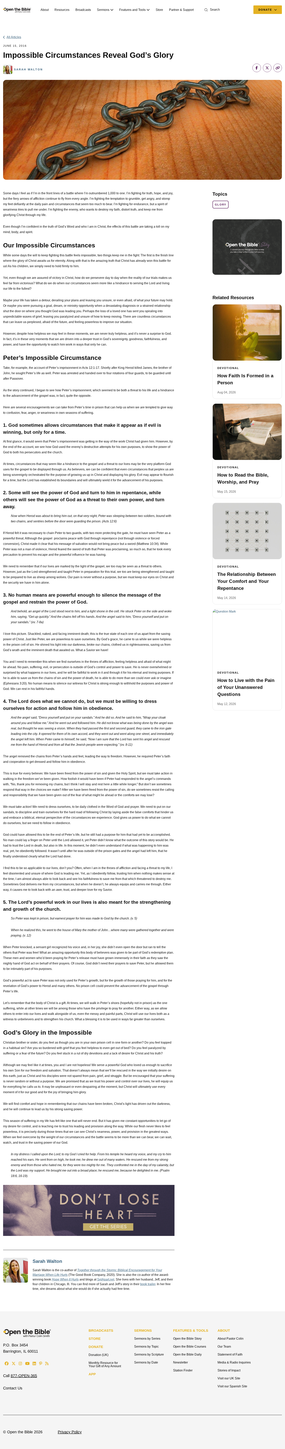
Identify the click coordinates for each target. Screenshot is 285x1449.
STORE (95, 1338)
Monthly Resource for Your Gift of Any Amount (105, 1364)
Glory (220, 204)
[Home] (17, 10)
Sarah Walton (47, 1261)
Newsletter (180, 1362)
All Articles (14, 37)
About (45, 9)
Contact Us (12, 1388)
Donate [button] (265, 9)
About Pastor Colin (231, 1338)
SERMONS (143, 1330)
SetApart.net (105, 1279)
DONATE (96, 1347)
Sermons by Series (147, 1338)
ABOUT (224, 1330)
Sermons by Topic (146, 1346)
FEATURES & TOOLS (190, 1330)
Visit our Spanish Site (232, 1386)
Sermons (103, 9)
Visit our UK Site (229, 1378)
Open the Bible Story (187, 1338)
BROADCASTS (101, 1330)
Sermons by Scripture (149, 1354)
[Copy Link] (277, 68)
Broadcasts (83, 9)
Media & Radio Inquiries (234, 1362)
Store (159, 9)
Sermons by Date (146, 1362)
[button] (211, 9)
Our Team (224, 1346)
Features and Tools (132, 9)
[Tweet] (267, 68)
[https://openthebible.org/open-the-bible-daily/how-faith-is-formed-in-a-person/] (247, 332)
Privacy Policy (70, 1432)
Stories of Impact (229, 1370)
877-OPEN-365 (24, 1376)
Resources (61, 9)
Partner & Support (181, 9)
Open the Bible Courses (189, 1346)
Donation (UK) (98, 1355)
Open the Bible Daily (187, 1354)
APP (92, 1374)
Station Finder (183, 1370)
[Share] (256, 68)
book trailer (147, 1284)
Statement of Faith (230, 1354)
